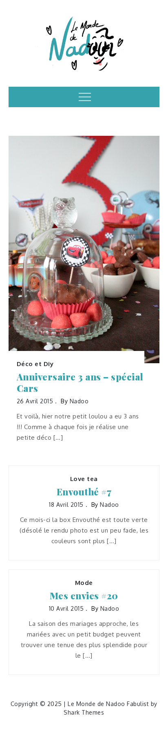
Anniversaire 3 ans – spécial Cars (80, 382)
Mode (84, 583)
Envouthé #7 (84, 492)
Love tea (84, 479)
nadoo (79, 401)
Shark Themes (84, 712)
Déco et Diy (35, 364)
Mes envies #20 (84, 596)
